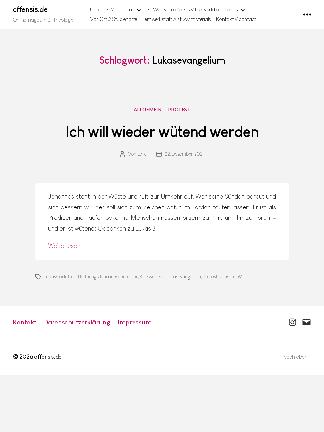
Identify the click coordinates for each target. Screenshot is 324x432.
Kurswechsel (152, 276)
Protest (179, 109)
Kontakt (24, 322)
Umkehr (227, 276)
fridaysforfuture (60, 276)
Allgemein (148, 109)
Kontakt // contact (236, 19)
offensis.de (30, 9)
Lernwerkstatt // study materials (176, 19)
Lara (142, 154)
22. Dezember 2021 (184, 154)
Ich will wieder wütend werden (162, 131)
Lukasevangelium (183, 276)
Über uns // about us (112, 9)
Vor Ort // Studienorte (113, 19)
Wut (242, 276)
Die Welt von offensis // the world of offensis (192, 9)
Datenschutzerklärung (77, 322)
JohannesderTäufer (118, 276)
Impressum (135, 322)
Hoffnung (87, 276)
